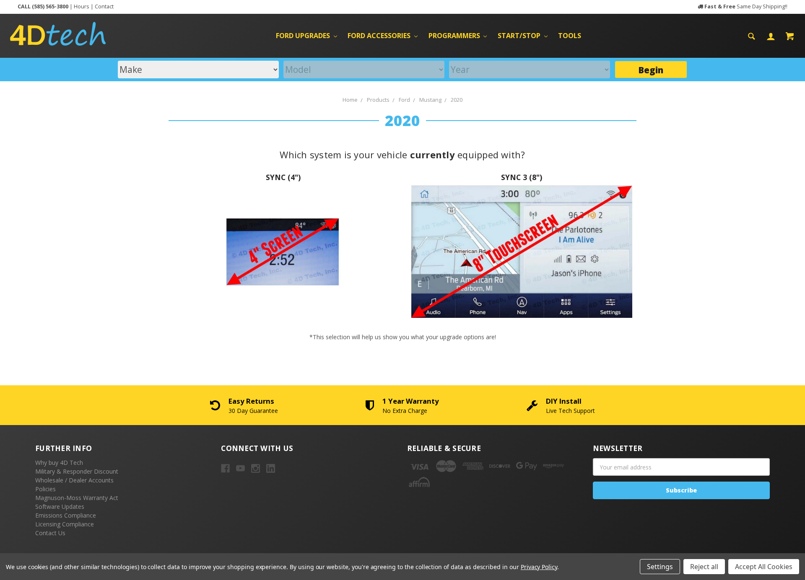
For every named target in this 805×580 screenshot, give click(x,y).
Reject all (704, 566)
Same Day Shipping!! (745, 6)
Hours (81, 6)
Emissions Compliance (65, 515)
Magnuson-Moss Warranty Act (76, 498)
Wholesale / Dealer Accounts (74, 480)
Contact (104, 6)
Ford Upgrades (304, 35)
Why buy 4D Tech (59, 463)
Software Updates (59, 506)
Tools (569, 35)
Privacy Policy (539, 567)
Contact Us (50, 533)
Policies (45, 489)
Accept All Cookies (763, 566)
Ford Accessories (380, 35)
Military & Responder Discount (76, 471)
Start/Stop (520, 35)
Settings (660, 566)
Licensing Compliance (64, 524)
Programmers (455, 35)
